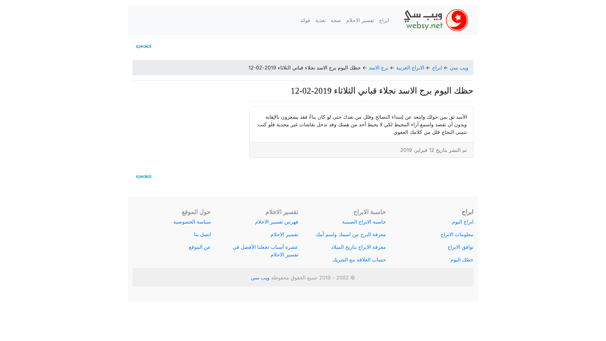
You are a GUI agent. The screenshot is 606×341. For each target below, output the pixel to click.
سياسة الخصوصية (192, 221)
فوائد (305, 20)
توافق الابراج (460, 247)
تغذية (320, 20)
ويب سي (459, 67)
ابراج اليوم (462, 221)
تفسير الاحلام (360, 20)
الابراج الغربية (410, 67)
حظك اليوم (461, 259)
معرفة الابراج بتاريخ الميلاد (358, 247)
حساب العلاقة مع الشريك (359, 259)
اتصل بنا (202, 234)
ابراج (384, 20)
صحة (336, 20)
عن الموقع (200, 247)
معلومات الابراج (457, 234)
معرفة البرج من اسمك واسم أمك (351, 234)
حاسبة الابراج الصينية (364, 221)
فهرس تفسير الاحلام (276, 221)
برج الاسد (378, 67)
